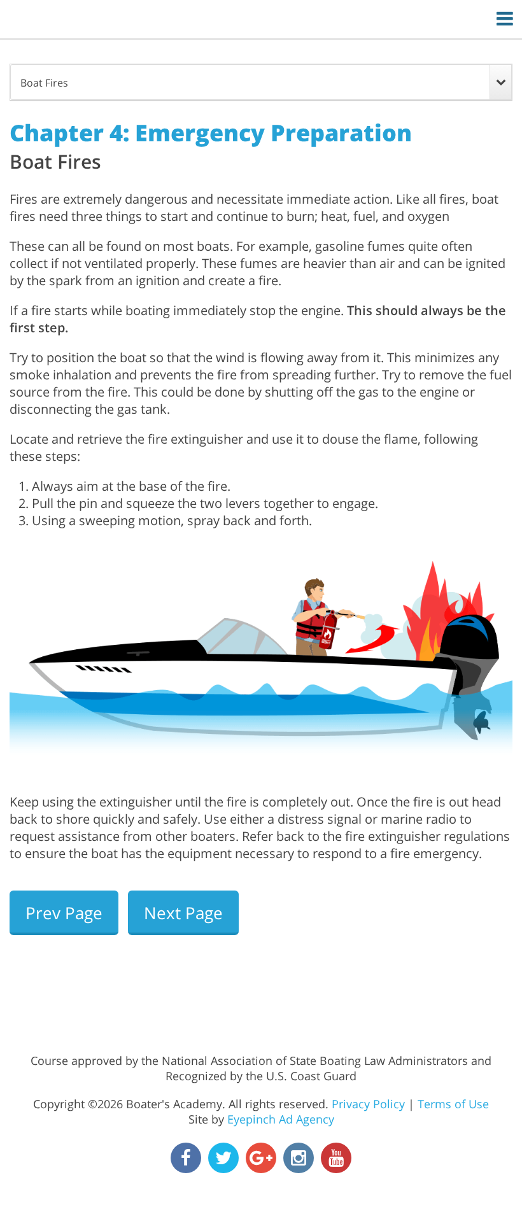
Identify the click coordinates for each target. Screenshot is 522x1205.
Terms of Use (453, 1103)
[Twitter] (223, 1158)
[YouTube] (336, 1158)
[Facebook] (186, 1158)
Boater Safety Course (253, 19)
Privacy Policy (368, 1103)
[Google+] (261, 1158)
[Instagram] (298, 1158)
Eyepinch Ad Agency (280, 1119)
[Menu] (505, 18)
